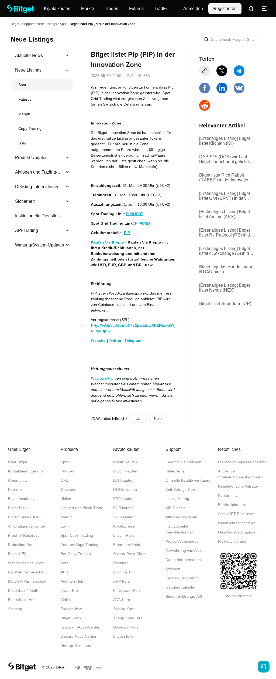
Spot (63, 24)
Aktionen (172, 569)
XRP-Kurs (121, 581)
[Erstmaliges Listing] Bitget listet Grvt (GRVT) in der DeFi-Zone (224, 196)
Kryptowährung (104, 378)
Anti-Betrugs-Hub (180, 489)
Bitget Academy (21, 498)
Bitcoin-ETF (123, 572)
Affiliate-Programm (181, 517)
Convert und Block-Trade (82, 508)
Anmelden (193, 8)
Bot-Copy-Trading (76, 554)
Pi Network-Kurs (127, 590)
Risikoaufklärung (232, 541)
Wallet (66, 599)
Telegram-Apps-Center (80, 627)
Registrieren (225, 8)
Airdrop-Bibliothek (76, 645)
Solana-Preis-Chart (129, 554)
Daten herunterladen (183, 560)
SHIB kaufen (123, 517)
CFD (64, 480)
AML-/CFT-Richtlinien (236, 514)
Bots (22, 143)
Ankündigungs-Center (26, 526)
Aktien (66, 498)
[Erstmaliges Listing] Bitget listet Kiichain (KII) (224, 141)
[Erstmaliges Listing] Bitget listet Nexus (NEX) (224, 287)
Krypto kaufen (125, 462)
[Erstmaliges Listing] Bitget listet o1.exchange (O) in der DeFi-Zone (226, 251)
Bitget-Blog (17, 508)
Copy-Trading (30, 128)
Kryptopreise (124, 526)
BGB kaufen (123, 508)
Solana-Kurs (123, 609)
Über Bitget (17, 462)
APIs (64, 572)
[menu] (42, 151)
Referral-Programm (182, 578)
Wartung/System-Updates (39, 245)
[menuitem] (42, 55)
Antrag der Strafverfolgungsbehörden (240, 474)
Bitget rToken (124, 636)
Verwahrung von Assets (185, 550)
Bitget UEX (17, 554)
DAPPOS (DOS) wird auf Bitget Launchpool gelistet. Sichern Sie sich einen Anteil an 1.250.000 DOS (226, 159)
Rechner (120, 563)
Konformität (228, 495)
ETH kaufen (123, 480)
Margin (24, 114)
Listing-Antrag (177, 498)
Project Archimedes (181, 541)
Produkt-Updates (31, 157)
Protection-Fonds (22, 544)
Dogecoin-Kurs (126, 627)
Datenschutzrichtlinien (237, 523)
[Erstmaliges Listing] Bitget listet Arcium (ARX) (224, 214)
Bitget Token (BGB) (24, 517)
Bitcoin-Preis (123, 535)
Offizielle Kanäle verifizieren (189, 480)
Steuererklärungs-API (183, 596)
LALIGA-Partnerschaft (27, 572)
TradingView (71, 609)
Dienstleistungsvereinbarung (242, 462)
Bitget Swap (71, 618)
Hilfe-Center (175, 471)
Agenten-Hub (72, 581)
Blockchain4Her (21, 599)
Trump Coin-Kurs (127, 618)
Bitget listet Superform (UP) (225, 303)
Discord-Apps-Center (78, 636)
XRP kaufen (123, 498)
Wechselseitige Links (26, 563)
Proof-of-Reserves (23, 535)
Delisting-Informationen (37, 186)
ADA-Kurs (121, 599)
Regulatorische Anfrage (238, 486)
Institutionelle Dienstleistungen (40, 216)
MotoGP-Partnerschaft (27, 581)
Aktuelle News (29, 55)
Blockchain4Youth (23, 590)
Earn (65, 526)
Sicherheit (24, 201)
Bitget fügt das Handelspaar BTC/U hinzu (225, 269)
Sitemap (15, 609)
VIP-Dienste (175, 508)
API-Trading (26, 230)
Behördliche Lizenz (234, 504)
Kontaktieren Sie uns (25, 471)
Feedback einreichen (183, 462)
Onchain (68, 489)
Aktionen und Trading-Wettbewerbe (40, 172)
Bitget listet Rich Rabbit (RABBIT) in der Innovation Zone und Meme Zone (225, 178)
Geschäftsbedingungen (238, 532)
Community (17, 480)
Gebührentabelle (179, 587)
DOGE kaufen (125, 489)
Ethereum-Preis (126, 544)
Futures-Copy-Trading (79, 544)
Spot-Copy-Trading (77, 535)
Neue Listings (47, 24)
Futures (25, 99)
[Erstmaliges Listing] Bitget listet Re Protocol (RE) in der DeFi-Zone (226, 233)
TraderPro (69, 590)
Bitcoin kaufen (125, 471)
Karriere (15, 489)
